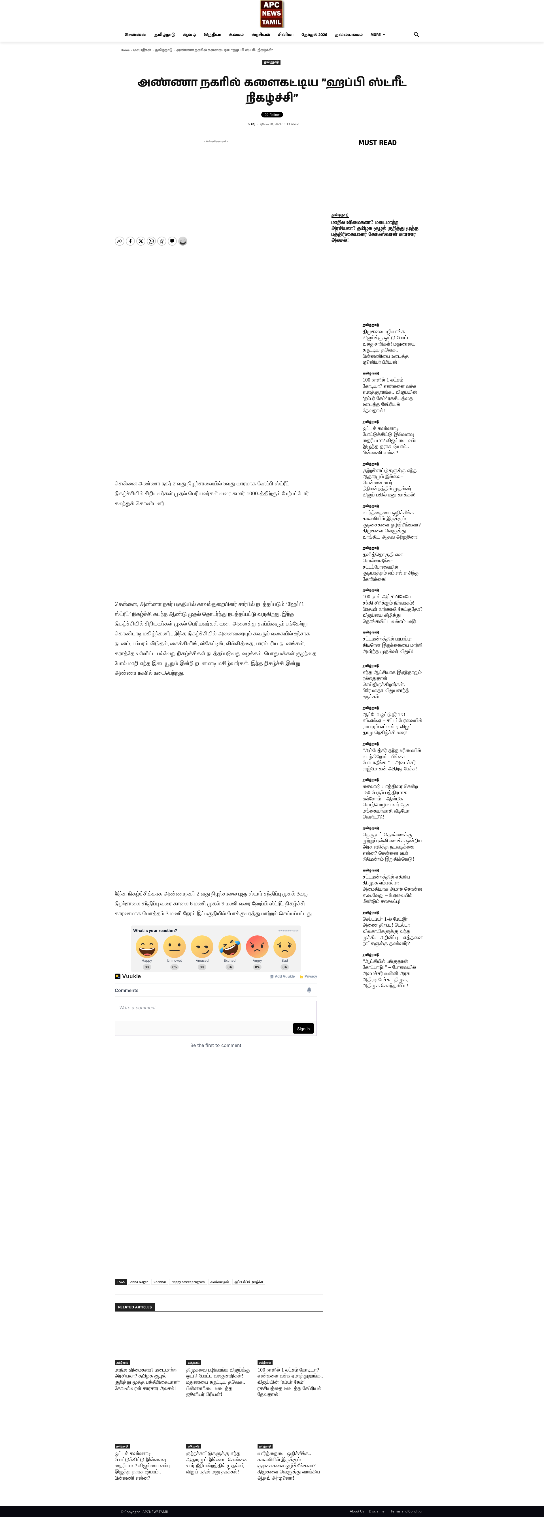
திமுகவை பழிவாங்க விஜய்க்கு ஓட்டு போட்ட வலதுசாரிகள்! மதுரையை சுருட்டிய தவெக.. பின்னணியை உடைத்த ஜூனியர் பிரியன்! (218, 1382)
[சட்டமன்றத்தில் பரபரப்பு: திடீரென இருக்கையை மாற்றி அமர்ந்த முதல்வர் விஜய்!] (345, 645)
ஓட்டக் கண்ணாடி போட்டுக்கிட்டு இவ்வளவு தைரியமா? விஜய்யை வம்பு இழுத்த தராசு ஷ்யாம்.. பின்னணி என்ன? (142, 1465)
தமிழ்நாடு (163, 50)
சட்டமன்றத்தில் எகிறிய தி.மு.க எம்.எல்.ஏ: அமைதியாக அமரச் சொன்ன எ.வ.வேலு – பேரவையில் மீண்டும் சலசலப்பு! (392, 889)
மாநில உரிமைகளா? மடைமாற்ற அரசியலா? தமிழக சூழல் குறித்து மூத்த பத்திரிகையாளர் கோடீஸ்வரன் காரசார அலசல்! (375, 231)
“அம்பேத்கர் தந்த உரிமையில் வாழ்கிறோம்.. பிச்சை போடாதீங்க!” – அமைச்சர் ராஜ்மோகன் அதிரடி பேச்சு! (392, 759)
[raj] (242, 124)
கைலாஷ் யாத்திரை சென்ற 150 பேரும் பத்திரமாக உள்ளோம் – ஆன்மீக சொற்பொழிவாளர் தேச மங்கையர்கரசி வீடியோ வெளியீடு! (390, 801)
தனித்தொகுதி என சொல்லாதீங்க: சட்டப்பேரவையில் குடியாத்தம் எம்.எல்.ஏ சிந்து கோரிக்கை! (391, 567)
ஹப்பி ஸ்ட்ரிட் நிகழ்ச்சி (249, 1282)
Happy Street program (188, 1282)
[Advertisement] (216, 184)
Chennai (160, 1282)
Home (125, 50)
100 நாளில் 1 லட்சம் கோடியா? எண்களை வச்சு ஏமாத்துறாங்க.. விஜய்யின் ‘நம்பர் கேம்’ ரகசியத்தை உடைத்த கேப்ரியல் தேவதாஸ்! (290, 1382)
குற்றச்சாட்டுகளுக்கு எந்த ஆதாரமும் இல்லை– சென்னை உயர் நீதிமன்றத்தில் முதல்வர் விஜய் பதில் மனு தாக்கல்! (217, 1462)
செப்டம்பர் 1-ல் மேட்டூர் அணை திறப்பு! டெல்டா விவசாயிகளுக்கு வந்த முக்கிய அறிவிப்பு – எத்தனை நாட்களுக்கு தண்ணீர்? (393, 931)
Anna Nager (139, 1282)
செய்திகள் (142, 50)
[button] (416, 35)
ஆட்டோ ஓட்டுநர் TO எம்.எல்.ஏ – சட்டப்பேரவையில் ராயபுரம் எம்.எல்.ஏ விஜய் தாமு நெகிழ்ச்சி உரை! (392, 724)
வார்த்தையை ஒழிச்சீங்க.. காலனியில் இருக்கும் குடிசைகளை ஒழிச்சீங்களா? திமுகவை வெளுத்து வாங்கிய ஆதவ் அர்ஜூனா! (289, 1465)
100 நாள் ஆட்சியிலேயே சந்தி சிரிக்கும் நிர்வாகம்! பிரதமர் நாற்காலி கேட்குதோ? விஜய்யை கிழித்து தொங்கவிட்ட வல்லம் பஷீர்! (392, 609)
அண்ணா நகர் (220, 1282)
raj (253, 124)
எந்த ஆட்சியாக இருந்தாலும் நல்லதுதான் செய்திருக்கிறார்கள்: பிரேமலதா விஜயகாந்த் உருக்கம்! (392, 684)
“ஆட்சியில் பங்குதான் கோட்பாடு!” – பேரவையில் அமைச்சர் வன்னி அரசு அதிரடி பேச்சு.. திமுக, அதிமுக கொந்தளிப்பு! (389, 973)
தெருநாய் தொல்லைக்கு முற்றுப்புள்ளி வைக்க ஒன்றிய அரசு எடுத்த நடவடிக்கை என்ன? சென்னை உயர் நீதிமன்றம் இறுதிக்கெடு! (392, 847)
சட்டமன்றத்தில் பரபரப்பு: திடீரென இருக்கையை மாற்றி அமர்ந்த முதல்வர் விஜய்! (392, 645)
